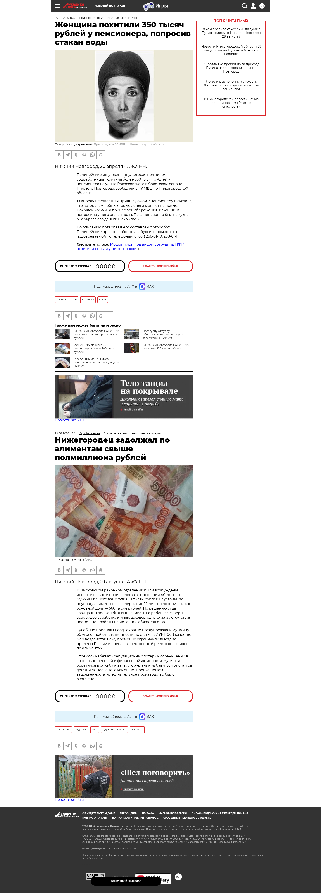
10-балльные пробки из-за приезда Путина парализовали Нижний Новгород (231, 67)
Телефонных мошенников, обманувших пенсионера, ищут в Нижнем (96, 362)
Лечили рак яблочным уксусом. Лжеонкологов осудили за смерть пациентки (231, 85)
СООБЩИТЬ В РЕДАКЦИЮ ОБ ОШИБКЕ (187, 818)
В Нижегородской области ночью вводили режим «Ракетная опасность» (231, 102)
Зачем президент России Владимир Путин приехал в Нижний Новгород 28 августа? (231, 32)
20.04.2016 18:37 (65, 17)
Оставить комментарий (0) (161, 266)
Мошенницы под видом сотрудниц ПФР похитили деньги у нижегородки (130, 246)
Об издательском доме (98, 813)
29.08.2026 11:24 (65, 433)
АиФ (89, 559)
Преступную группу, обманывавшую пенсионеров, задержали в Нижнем (163, 334)
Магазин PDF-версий (173, 813)
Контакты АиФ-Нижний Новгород (135, 818)
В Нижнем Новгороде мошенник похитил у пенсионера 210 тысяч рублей (96, 334)
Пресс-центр (128, 813)
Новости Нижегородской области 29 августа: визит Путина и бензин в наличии (231, 50)
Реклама (148, 813)
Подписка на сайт (94, 818)
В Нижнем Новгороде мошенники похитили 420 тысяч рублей (166, 346)
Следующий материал (126, 881)
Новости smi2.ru (69, 420)
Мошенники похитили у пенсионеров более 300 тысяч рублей (94, 348)
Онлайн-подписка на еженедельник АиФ (220, 813)
